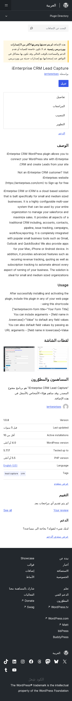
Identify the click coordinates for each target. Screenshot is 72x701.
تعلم (66, 588)
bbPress (63, 631)
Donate (27, 600)
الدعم (61, 133)
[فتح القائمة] (5, 5)
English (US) (10, 465)
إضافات (29, 570)
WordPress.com (57, 618)
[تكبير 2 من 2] (30, 351)
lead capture (11, 473)
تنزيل (63, 83)
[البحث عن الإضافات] (31, 28)
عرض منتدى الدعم (57, 536)
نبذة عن (64, 558)
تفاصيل (60, 97)
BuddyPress (61, 637)
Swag (29, 607)
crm (23, 473)
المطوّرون (63, 600)
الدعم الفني (62, 594)
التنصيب (60, 115)
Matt (64, 624)
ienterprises (51, 74)
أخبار (66, 564)
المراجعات (59, 106)
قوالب (30, 564)
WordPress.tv (58, 607)
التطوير (60, 124)
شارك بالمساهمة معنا (21, 588)
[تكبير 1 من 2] (64, 351)
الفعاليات (29, 594)
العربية (56, 653)
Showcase (27, 558)
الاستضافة (63, 570)
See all (7, 510)
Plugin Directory (59, 15)
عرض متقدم (61, 483)
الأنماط (30, 577)
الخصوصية (62, 577)
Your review (61, 510)
